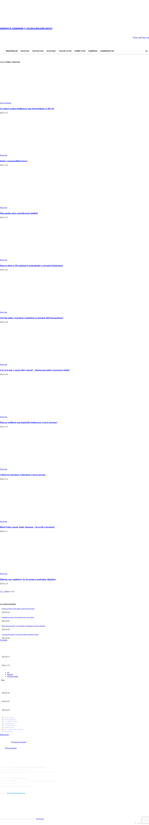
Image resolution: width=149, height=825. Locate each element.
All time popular (12, 676)
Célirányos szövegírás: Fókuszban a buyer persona (22, 475)
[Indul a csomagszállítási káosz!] (38, 137)
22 (5, 591)
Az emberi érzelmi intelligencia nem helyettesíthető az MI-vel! (27, 108)
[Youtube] (147, 23)
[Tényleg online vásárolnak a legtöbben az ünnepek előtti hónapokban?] (38, 294)
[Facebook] (144, 23)
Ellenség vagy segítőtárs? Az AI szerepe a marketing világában (28, 579)
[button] (146, 51)
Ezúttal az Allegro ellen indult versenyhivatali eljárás (18, 609)
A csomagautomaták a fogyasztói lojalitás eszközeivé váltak (20, 634)
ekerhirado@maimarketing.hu (16, 793)
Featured (10, 674)
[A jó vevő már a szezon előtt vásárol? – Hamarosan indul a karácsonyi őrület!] (38, 346)
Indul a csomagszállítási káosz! (13, 161)
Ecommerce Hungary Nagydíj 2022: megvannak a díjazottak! (21, 662)
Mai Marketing (40, 819)
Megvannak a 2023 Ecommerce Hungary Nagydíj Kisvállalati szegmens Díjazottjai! (27, 653)
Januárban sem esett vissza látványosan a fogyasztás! (18, 617)
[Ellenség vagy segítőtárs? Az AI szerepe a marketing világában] (38, 555)
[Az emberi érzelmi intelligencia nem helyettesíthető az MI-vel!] (38, 85)
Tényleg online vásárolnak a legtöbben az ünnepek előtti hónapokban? (31, 318)
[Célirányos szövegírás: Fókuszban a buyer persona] (38, 451)
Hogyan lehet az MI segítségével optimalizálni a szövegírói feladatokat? (31, 265)
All (8, 672)
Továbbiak (3, 640)
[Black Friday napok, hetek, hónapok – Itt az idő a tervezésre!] (38, 503)
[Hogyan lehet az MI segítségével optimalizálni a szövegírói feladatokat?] (38, 241)
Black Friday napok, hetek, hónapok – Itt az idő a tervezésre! (27, 527)
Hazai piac (3, 155)
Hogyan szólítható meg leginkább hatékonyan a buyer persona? (28, 422)
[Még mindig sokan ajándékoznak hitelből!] (38, 189)
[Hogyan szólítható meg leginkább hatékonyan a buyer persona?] (38, 398)
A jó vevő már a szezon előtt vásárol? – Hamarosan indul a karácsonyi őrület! (34, 370)
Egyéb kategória (5, 103)
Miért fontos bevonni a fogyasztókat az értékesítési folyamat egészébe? (23, 626)
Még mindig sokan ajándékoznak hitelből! (19, 213)
